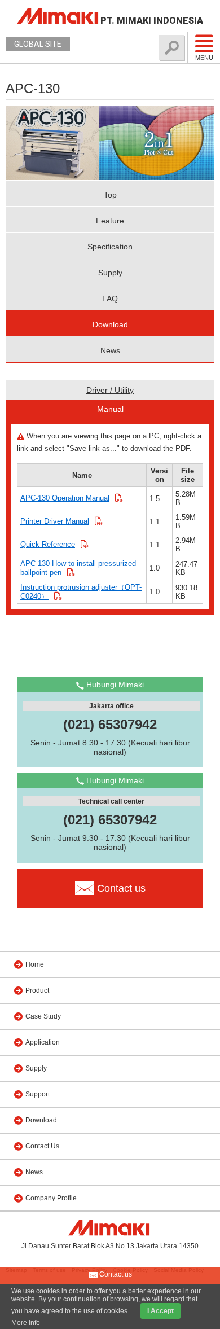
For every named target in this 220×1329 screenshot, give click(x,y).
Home (34, 964)
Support (37, 1094)
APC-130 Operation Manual (64, 498)
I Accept (160, 1311)
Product (37, 990)
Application (42, 1042)
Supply (110, 272)
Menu (204, 57)
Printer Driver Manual (54, 521)
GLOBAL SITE (37, 44)
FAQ (110, 298)
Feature (110, 220)
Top (110, 194)
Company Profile (51, 1198)
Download (110, 324)
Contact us (115, 1274)
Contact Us (42, 1146)
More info (25, 1323)
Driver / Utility (110, 389)
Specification (110, 246)
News (110, 350)
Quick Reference (47, 544)
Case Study (43, 1016)
